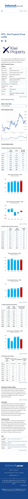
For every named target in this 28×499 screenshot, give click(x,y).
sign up (21, 11)
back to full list (23, 96)
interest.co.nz (4, 489)
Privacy (16, 472)
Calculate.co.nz (19, 489)
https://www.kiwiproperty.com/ (15, 439)
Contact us (15, 470)
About (11, 470)
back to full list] (23, 302)
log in (25, 11)
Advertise (21, 472)
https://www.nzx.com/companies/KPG (16, 445)
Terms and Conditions (9, 472)
